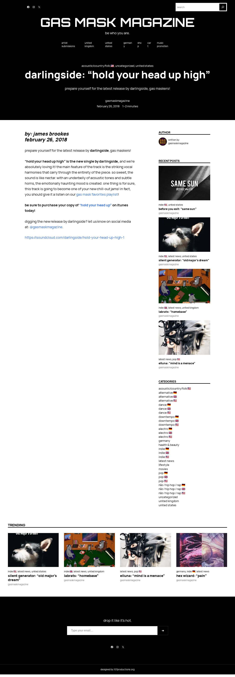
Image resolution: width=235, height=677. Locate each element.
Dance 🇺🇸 (165, 413)
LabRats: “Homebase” (173, 311)
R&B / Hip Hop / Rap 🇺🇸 (172, 493)
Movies (163, 469)
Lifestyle (164, 465)
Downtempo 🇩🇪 (169, 417)
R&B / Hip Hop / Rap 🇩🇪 (172, 485)
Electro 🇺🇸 (165, 437)
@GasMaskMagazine (46, 227)
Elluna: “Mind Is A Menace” (177, 363)
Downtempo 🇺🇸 (169, 425)
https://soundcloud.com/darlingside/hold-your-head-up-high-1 (74, 237)
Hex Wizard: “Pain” (191, 576)
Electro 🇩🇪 (165, 429)
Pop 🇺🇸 (176, 359)
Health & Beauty (169, 445)
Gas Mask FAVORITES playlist (97, 194)
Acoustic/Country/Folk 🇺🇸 (98, 66)
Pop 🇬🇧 (163, 477)
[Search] (222, 7)
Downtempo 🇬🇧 (169, 421)
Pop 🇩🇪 (163, 473)
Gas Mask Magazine (117, 22)
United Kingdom (190, 307)
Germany (164, 441)
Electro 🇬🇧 (165, 433)
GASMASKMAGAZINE (117, 101)
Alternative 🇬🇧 (168, 397)
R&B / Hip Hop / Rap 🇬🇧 (172, 489)
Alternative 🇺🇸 (168, 400)
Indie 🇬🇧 (163, 307)
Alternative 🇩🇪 (168, 393)
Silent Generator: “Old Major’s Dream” (184, 260)
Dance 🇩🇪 (165, 405)
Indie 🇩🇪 (164, 449)
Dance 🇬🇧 (165, 409)
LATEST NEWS (174, 256)
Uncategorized (125, 66)
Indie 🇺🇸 (163, 204)
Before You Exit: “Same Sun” (177, 209)
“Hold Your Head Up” (95, 205)
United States (144, 66)
